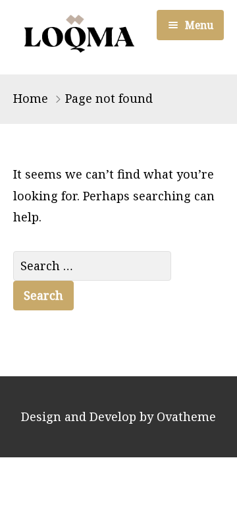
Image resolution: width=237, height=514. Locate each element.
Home (30, 98)
